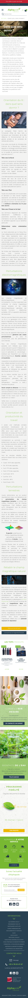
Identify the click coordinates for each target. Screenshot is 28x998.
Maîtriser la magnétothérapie (14, 946)
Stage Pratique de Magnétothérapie (14, 941)
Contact (14, 995)
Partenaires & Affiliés (14, 926)
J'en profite (14, 830)
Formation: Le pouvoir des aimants (14, 944)
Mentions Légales (14, 937)
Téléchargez (14, 777)
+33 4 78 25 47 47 (13, 4)
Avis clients (14, 935)
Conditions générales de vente (14, 939)
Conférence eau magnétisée (14, 948)
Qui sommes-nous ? (14, 921)
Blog (14, 933)
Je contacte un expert (14, 723)
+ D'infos (14, 865)
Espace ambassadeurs (14, 928)
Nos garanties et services (14, 930)
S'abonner (21, 890)
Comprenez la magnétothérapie (14, 632)
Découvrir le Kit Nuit (14, 628)
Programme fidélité (14, 924)
